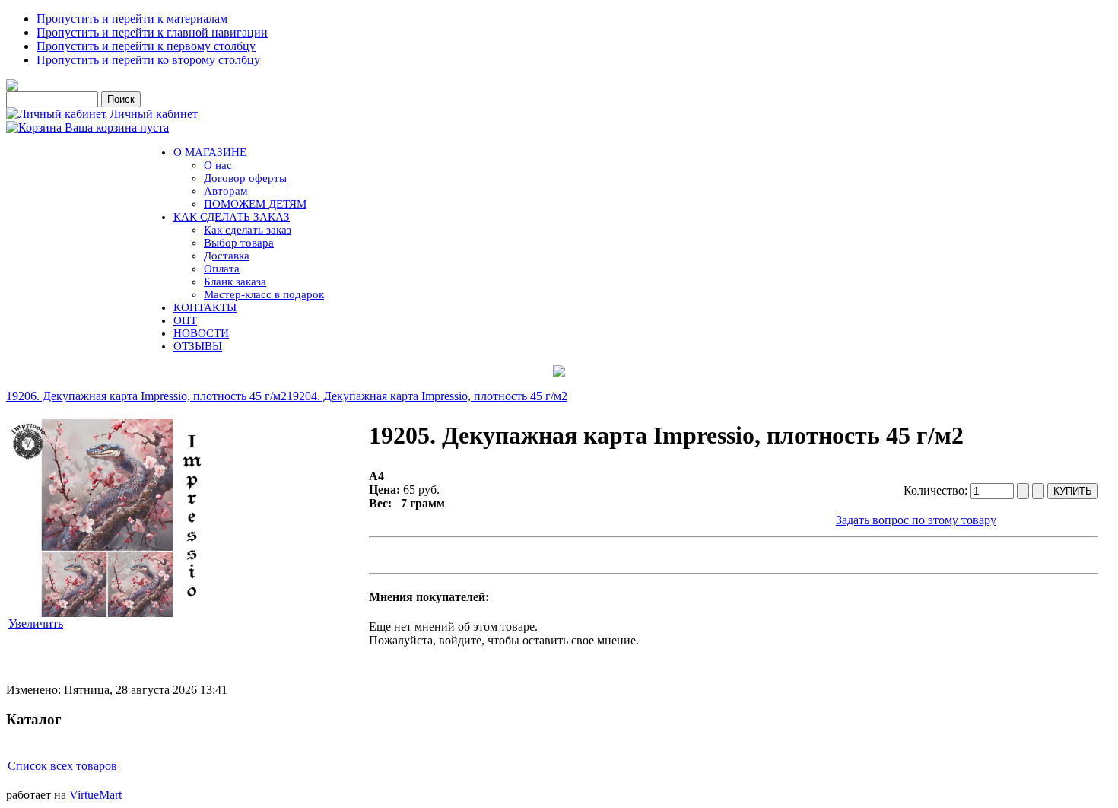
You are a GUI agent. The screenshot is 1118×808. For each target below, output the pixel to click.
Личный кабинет (154, 113)
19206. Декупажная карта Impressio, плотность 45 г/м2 (146, 396)
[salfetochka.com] (12, 87)
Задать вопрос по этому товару (916, 520)
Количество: (937, 490)
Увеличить (35, 623)
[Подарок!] (559, 371)
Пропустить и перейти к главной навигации (152, 32)
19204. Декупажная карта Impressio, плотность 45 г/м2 (427, 396)
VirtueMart (95, 794)
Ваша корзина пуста (117, 127)
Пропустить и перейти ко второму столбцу (148, 59)
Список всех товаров (62, 765)
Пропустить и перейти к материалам (132, 18)
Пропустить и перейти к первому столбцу (146, 46)
